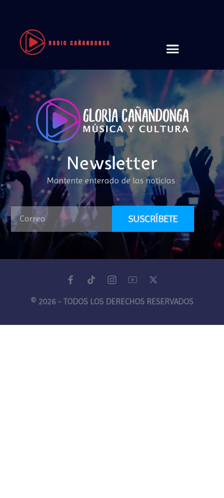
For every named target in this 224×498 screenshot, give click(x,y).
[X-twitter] (153, 279)
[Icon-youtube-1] (132, 279)
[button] (173, 49)
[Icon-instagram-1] (112, 279)
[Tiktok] (91, 279)
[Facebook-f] (70, 279)
